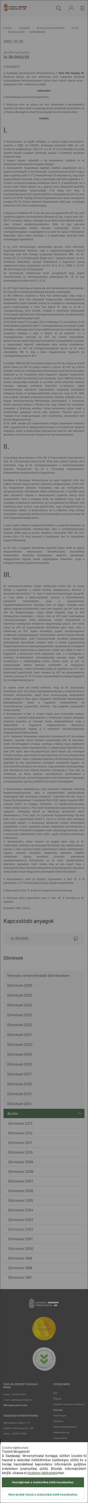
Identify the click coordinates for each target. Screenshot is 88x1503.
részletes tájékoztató (42, 1473)
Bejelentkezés (71, 8)
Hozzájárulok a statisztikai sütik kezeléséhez (43, 1482)
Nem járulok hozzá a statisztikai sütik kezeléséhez (42, 1494)
